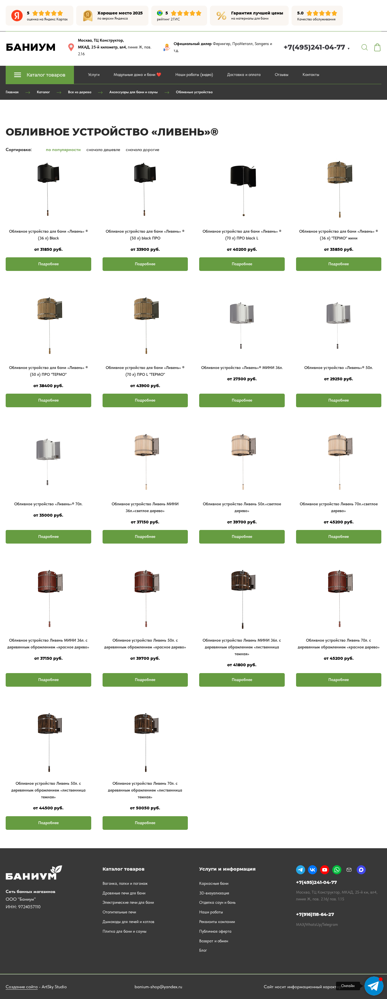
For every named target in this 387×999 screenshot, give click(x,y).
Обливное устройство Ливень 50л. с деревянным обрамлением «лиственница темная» (48, 790)
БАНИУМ (31, 47)
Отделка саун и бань (217, 902)
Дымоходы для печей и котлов (128, 921)
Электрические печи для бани (128, 902)
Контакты (311, 74)
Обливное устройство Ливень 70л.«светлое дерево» (339, 507)
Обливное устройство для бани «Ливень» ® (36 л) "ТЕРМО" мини (338, 234)
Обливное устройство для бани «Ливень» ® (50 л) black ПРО (145, 234)
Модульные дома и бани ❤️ (137, 74)
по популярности (63, 149)
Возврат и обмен (213, 941)
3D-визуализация (214, 893)
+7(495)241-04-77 (317, 47)
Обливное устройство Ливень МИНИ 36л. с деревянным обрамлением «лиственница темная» (242, 647)
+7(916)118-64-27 (315, 914)
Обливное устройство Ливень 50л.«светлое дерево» (242, 507)
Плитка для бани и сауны (124, 931)
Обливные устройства (194, 92)
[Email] (349, 869)
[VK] (312, 869)
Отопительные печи (119, 912)
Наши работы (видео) (194, 74)
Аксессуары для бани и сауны (133, 92)
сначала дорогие (142, 149)
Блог (203, 950)
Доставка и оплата (244, 74)
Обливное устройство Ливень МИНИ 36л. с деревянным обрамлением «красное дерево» (48, 643)
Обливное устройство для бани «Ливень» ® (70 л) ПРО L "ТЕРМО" (145, 371)
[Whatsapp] (336, 869)
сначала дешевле (103, 149)
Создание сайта (22, 986)
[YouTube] (324, 869)
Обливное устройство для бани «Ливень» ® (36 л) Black (48, 234)
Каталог (43, 92)
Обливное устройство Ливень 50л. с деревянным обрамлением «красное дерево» (145, 643)
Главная (12, 92)
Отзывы (281, 74)
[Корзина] (377, 47)
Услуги (93, 74)
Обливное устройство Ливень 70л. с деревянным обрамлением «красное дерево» (339, 643)
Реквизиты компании (217, 921)
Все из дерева (79, 92)
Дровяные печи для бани (124, 893)
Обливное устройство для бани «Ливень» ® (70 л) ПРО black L (242, 234)
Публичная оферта (215, 931)
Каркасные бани (213, 883)
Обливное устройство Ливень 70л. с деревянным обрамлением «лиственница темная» (145, 790)
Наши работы (211, 912)
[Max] (361, 869)
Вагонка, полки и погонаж (125, 883)
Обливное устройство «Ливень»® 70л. (48, 504)
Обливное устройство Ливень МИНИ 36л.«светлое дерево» (145, 507)
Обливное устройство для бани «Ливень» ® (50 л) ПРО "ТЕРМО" (48, 371)
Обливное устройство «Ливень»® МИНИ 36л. (242, 367)
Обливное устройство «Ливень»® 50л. (338, 367)
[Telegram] (300, 869)
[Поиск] (365, 47)
